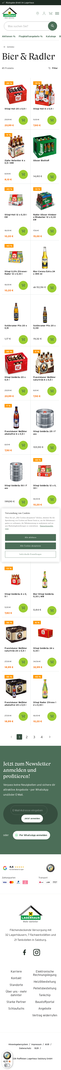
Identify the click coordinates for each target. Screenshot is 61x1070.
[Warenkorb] (51, 13)
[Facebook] (26, 954)
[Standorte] (38, 13)
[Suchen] (52, 26)
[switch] (7, 1065)
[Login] (44, 13)
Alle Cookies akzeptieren (30, 546)
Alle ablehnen (30, 537)
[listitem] (16, 971)
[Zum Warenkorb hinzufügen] (23, 120)
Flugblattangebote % (31, 36)
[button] (31, 835)
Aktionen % (8, 36)
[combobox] (30, 26)
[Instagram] (36, 954)
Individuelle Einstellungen (30, 554)
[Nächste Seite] (49, 736)
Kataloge (51, 36)
